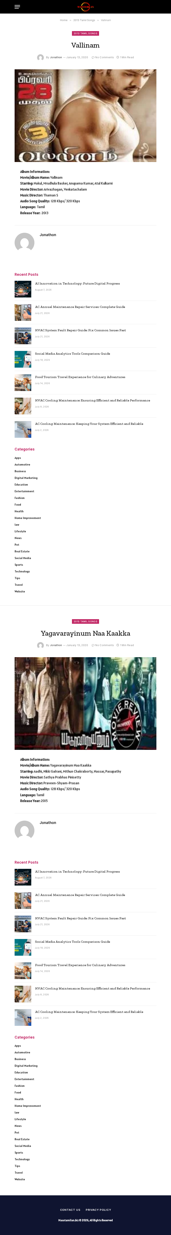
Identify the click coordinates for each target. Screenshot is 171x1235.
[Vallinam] (85, 115)
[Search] (154, 6)
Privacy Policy (98, 1209)
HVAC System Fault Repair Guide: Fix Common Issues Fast (80, 330)
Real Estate (22, 551)
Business (20, 471)
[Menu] (17, 6)
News (18, 538)
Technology (22, 571)
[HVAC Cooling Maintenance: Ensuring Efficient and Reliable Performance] (23, 406)
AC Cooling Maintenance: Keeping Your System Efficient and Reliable (89, 424)
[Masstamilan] (85, 7)
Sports (19, 565)
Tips (17, 578)
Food (18, 504)
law (17, 524)
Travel (19, 585)
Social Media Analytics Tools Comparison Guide (72, 354)
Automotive (22, 464)
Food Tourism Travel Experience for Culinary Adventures (80, 377)
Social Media (23, 558)
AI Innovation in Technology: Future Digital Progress (77, 283)
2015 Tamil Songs (85, 621)
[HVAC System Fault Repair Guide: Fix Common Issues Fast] (23, 336)
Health (19, 511)
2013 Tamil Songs (85, 33)
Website (20, 591)
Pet (17, 545)
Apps (18, 458)
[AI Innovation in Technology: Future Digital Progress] (23, 289)
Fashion (20, 498)
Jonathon (56, 57)
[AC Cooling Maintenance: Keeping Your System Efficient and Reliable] (23, 429)
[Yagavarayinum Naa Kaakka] (85, 703)
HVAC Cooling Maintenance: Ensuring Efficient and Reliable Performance (92, 400)
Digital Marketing (26, 478)
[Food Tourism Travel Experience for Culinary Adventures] (23, 382)
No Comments (104, 57)
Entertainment (24, 491)
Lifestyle (20, 531)
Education (21, 484)
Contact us (70, 1209)
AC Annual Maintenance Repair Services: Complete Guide (80, 307)
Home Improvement (28, 518)
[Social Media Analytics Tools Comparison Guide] (23, 359)
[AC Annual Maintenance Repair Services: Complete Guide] (23, 312)
